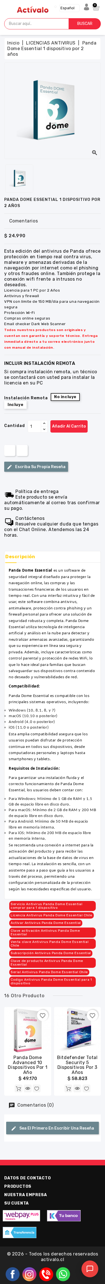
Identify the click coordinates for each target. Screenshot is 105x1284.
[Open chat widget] (89, 1268)
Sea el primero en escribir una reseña (56, 1128)
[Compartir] (9, 450)
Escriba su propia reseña (40, 466)
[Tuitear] (22, 450)
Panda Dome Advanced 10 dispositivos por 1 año (27, 1065)
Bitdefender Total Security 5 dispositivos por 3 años (77, 1065)
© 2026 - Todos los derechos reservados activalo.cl (52, 1256)
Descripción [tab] (20, 556)
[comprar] (18, 1088)
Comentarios (23, 221)
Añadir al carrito (69, 426)
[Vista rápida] (28, 1088)
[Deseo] (37, 1088)
